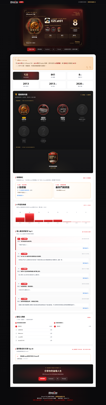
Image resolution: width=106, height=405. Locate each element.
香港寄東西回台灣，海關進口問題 (29, 301)
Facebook (47, 49)
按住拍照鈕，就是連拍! (27, 286)
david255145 (21, 340)
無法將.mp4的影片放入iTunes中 (29, 356)
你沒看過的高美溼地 (24, 190)
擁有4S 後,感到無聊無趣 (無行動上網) (30, 271)
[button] (24, 113)
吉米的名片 (70, 400)
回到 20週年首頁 (37, 400)
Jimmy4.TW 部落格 (60, 400)
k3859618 (20, 330)
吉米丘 (20, 326)
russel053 (20, 337)
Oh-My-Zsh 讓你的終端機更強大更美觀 (31, 256)
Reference (20, 333)
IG (53, 49)
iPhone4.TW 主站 (48, 400)
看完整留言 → (20, 195)
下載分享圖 (31, 49)
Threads (59, 49)
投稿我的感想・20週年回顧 (70, 49)
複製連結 (40, 49)
